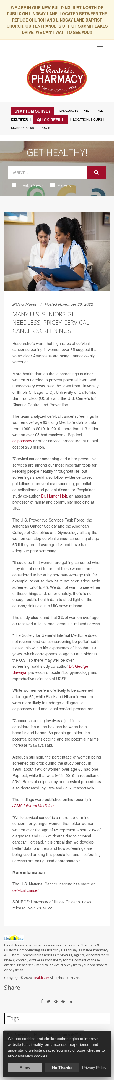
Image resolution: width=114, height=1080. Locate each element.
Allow (25, 1067)
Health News (31, 185)
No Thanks (62, 1067)
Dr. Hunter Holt (54, 496)
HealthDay (41, 977)
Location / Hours (87, 119)
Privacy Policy (94, 1067)
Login (45, 127)
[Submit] (96, 172)
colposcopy (22, 440)
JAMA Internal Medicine (33, 805)
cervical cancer (25, 890)
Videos (64, 185)
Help (87, 110)
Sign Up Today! (23, 127)
